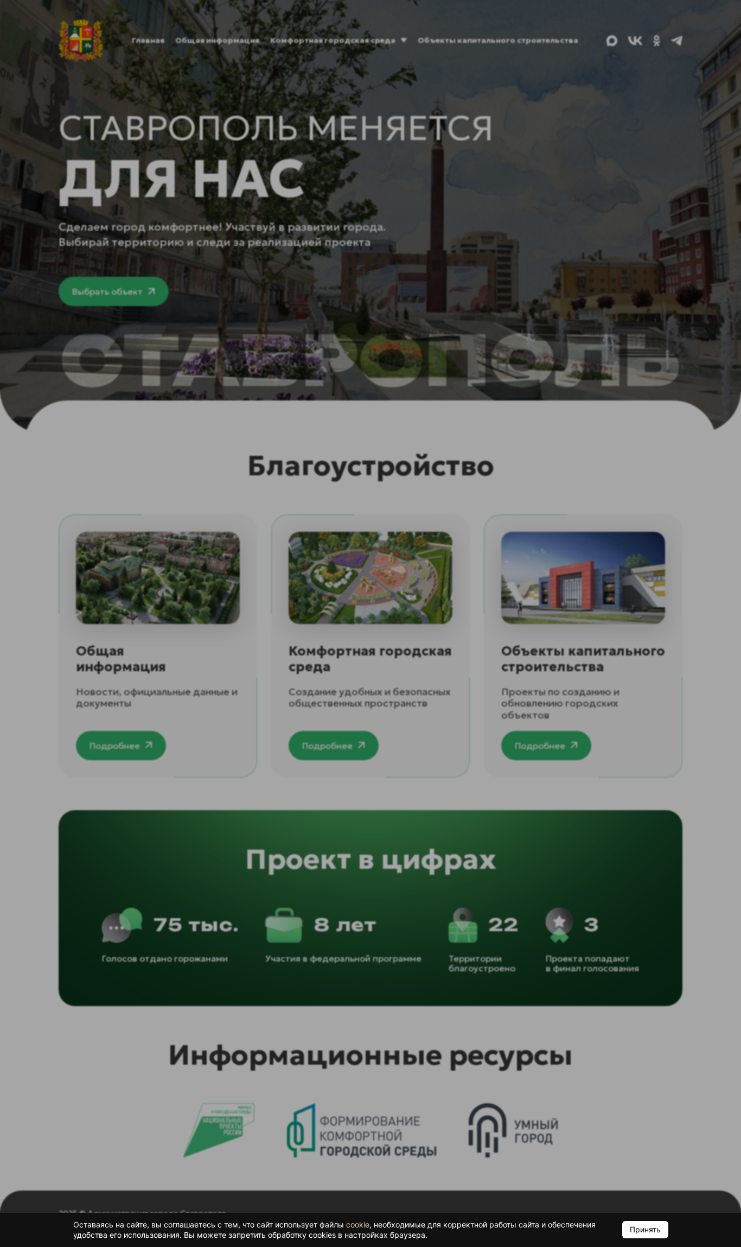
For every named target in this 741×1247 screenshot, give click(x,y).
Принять (645, 1229)
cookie (357, 1224)
